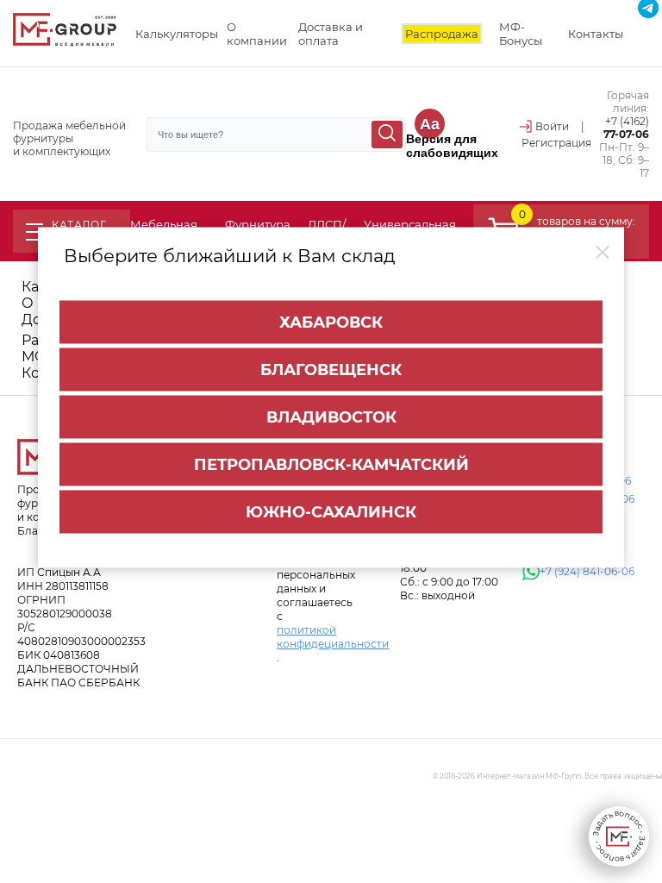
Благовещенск (331, 369)
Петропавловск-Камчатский (331, 463)
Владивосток (331, 416)
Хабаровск (331, 321)
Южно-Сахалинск (331, 511)
